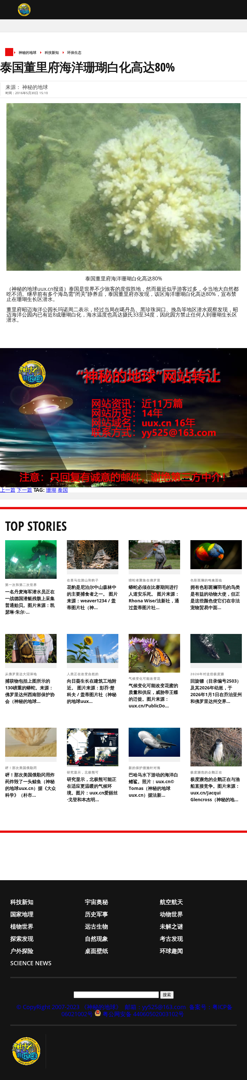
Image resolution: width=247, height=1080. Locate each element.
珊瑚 (51, 489)
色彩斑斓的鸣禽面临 (207, 580)
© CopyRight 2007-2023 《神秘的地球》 (69, 1007)
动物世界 (171, 914)
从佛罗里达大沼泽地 (21, 674)
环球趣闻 (171, 951)
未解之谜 (171, 926)
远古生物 (96, 926)
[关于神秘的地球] (28, 1051)
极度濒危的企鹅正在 (207, 772)
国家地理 (21, 914)
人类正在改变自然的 (83, 674)
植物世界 (21, 926)
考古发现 (171, 938)
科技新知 (52, 52)
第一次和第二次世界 (21, 584)
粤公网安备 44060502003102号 (143, 1014)
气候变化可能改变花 (145, 678)
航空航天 (171, 902)
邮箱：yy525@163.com (155, 1007)
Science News (30, 963)
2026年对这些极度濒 (207, 674)
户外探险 (21, 951)
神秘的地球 (27, 52)
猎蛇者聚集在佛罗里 (145, 580)
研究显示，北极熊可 (83, 772)
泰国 (63, 489)
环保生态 (74, 52)
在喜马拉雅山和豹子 (83, 580)
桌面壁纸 (96, 951)
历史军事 (96, 914)
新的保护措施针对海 (145, 767)
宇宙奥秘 (96, 902)
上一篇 (7, 489)
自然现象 (96, 938)
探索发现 (21, 938)
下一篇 (24, 489)
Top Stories (36, 526)
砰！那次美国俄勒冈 (21, 767)
